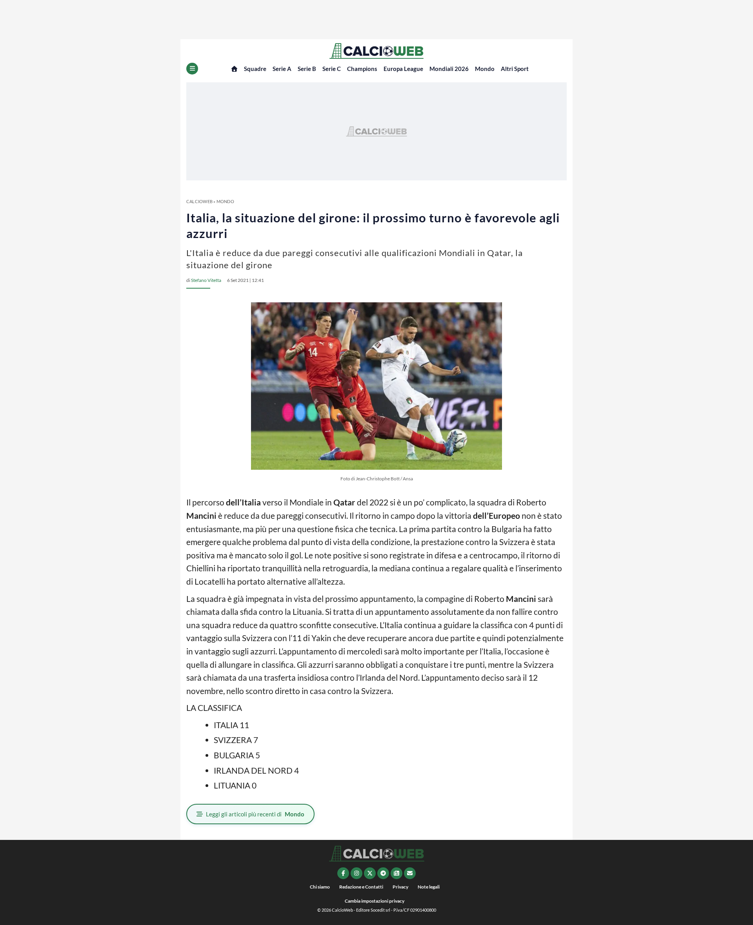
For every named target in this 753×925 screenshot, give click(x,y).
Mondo (485, 68)
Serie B (307, 68)
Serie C (331, 68)
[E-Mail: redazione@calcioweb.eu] (410, 873)
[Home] (234, 69)
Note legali (429, 887)
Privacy (400, 887)
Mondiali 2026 (449, 68)
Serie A (282, 68)
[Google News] (396, 873)
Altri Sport (515, 68)
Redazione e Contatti (361, 887)
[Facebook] (343, 873)
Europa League (403, 68)
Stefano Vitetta (206, 280)
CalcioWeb (199, 201)
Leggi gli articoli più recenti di (255, 814)
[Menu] (192, 69)
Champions (362, 68)
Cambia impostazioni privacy (374, 901)
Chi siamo (320, 887)
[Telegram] (383, 873)
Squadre (255, 68)
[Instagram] (356, 873)
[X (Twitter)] (370, 873)
